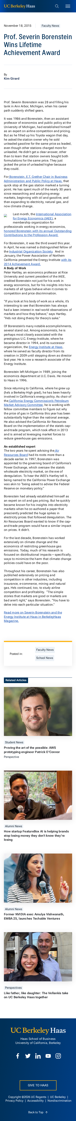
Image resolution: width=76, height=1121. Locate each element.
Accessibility (35, 1100)
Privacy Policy (14, 1100)
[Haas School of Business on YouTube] (48, 1056)
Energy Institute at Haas (46, 347)
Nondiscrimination (59, 1100)
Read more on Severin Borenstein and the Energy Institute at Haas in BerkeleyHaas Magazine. (33, 617)
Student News (14, 742)
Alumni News (13, 826)
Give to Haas (38, 1085)
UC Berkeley (58, 1097)
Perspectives (13, 987)
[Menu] (68, 6)
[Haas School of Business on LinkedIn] (38, 1056)
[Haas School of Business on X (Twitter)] (28, 1056)
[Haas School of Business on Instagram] (58, 1056)
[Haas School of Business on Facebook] (18, 1056)
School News (44, 658)
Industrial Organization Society (30, 251)
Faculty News (50, 26)
